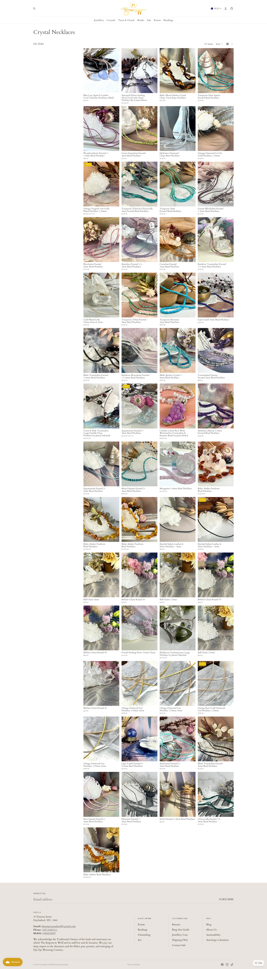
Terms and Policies (133, 964)
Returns (176, 924)
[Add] (153, 88)
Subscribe (226, 899)
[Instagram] (227, 964)
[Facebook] (222, 964)
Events (141, 924)
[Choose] (115, 88)
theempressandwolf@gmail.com (59, 926)
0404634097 (49, 933)
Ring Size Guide (180, 929)
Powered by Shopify (61, 964)
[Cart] (232, 8)
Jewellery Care (180, 935)
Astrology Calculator (217, 940)
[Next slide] (115, 71)
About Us (211, 929)
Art (139, 940)
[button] (219, 44)
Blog (208, 924)
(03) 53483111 (49, 930)
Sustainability (213, 935)
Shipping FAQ (180, 940)
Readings (142, 929)
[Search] (34, 8)
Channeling (144, 935)
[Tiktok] (232, 964)
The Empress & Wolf (46, 964)
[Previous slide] (87, 71)
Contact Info (179, 945)
